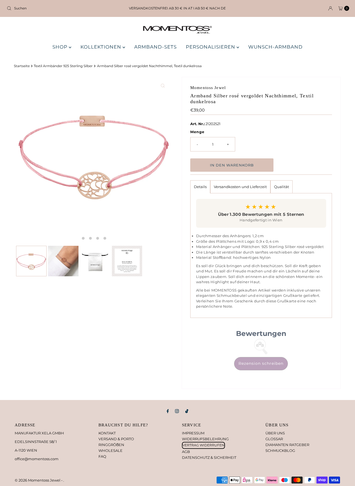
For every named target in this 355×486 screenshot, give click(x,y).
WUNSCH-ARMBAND (275, 47)
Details (200, 186)
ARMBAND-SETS (155, 47)
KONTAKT (107, 433)
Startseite (22, 66)
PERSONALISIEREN (211, 47)
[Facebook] (168, 411)
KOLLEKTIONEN (101, 47)
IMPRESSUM (193, 433)
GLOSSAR (274, 439)
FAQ (102, 456)
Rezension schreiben (261, 363)
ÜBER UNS (275, 433)
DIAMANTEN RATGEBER (287, 444)
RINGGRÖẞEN (111, 444)
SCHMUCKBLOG (280, 450)
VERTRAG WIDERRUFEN (203, 445)
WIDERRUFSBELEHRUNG (205, 439)
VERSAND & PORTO (116, 439)
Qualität (281, 186)
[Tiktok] (186, 411)
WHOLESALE (110, 450)
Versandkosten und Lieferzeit (240, 186)
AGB (186, 451)
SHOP (60, 47)
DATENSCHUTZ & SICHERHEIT (209, 457)
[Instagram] (177, 411)
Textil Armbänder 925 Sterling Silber (63, 66)
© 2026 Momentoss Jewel (38, 480)
